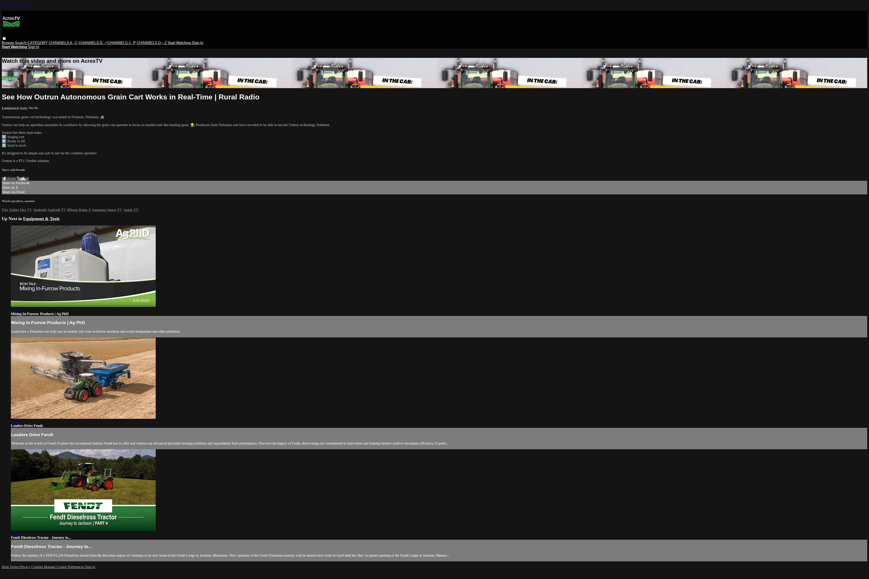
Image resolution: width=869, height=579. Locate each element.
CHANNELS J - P (121, 43)
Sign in (197, 43)
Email (24, 179)
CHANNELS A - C (63, 43)
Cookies (37, 567)
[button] (4, 38)
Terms (14, 567)
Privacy (25, 567)
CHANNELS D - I (92, 43)
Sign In (33, 47)
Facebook (9, 179)
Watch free (9, 78)
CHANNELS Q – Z (152, 43)
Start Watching (180, 43)
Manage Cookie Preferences (64, 567)
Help (6, 567)
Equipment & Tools (14, 108)
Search (21, 43)
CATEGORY (37, 43)
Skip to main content (16, 4)
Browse (8, 43)
